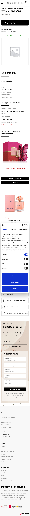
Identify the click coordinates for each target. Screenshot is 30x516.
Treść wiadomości (9, 380)
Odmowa (15, 288)
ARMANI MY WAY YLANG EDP (15, 221)
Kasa (2, 475)
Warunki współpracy (7, 456)
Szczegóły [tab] (13, 229)
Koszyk (3, 473)
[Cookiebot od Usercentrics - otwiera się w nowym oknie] (22, 225)
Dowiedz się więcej (15, 178)
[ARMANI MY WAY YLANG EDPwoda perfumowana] (15, 201)
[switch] (26, 259)
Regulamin (4, 454)
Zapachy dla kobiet (11, 31)
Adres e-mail (8, 363)
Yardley (3, 449)
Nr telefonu (7, 369)
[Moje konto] (25, 5)
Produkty (3, 446)
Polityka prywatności (7, 481)
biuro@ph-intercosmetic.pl (8, 431)
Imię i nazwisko (8, 358)
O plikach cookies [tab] (23, 229)
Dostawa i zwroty (6, 459)
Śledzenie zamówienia (7, 451)
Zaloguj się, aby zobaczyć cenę (15, 168)
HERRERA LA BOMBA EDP (15, 172)
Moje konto (4, 470)
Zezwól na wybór (15, 282)
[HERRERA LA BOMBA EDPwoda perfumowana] (15, 152)
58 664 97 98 (6, 436)
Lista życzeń (4, 478)
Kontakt (3, 462)
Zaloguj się (15, 182)
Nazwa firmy (7, 375)
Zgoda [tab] (5, 229)
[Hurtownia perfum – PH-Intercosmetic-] (15, 3)
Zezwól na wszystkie (15, 275)
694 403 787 (6, 434)
